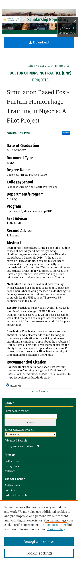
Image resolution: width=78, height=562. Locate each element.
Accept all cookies (39, 541)
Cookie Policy (56, 529)
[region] (39, 531)
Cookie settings (56, 525)
